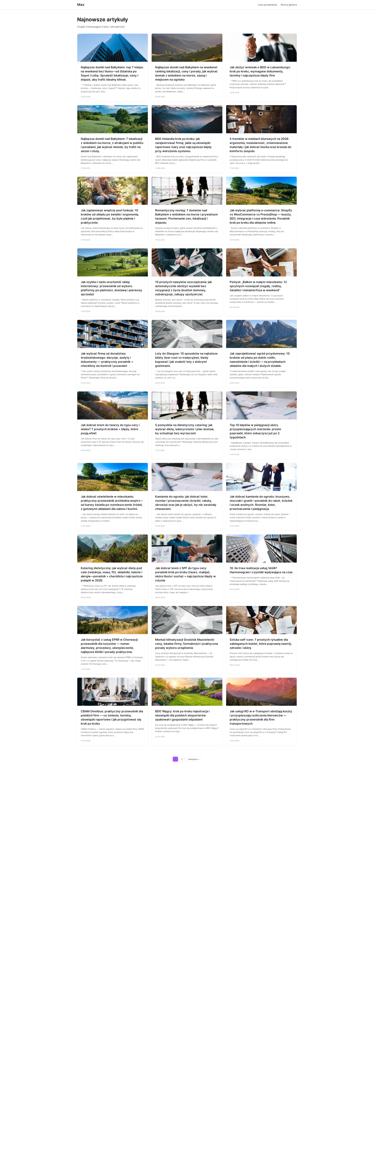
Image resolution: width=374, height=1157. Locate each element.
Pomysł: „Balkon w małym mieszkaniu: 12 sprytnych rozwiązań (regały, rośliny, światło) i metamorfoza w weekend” (258, 286)
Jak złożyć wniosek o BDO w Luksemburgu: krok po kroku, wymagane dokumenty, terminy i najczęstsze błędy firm (260, 71)
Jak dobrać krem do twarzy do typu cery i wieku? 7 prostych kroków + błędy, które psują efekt (110, 429)
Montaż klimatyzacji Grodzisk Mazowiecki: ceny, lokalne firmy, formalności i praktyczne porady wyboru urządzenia (186, 644)
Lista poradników (267, 4)
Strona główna (289, 4)
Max (80, 4)
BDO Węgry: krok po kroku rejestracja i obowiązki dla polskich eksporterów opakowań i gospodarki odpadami (182, 715)
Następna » (193, 759)
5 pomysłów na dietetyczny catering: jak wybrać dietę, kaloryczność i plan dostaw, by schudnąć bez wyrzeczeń (184, 429)
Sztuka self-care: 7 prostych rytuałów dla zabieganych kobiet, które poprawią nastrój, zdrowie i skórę (261, 644)
